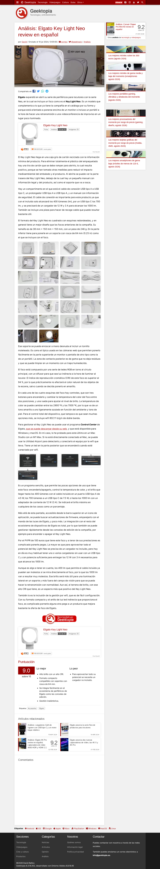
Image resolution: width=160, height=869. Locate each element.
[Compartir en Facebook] (34, 91)
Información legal (75, 847)
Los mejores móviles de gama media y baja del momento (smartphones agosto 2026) (125, 76)
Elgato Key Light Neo (55, 125)
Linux (113, 828)
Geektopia (30, 2)
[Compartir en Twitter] (38, 91)
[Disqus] (59, 793)
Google (48, 828)
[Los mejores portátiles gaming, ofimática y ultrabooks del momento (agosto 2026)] (126, 87)
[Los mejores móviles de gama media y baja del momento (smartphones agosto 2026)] (126, 66)
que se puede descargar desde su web (46, 428)
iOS (39, 828)
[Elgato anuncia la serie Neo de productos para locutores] (64, 729)
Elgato (41, 708)
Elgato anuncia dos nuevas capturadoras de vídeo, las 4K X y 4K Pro (84, 742)
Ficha (46, 129)
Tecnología (42, 2)
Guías (73, 2)
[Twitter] (138, 2)
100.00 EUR (42, 149)
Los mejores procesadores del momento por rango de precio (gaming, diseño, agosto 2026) (125, 122)
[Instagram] (130, 2)
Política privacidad (75, 852)
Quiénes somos (74, 842)
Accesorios (32, 708)
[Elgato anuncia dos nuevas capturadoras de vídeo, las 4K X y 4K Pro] (64, 744)
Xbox (67, 828)
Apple (58, 828)
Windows (92, 828)
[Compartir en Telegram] (47, 91)
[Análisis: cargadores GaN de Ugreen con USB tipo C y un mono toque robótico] (22, 729)
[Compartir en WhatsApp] (43, 91)
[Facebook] (126, 2)
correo (64, 42)
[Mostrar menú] (17, 2)
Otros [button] (80, 2)
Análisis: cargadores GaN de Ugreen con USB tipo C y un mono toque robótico (42, 727)
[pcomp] (25, 149)
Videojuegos (54, 2)
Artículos (46, 847)
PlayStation (79, 828)
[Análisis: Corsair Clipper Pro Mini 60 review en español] (110, 28)
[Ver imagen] (27, 248)
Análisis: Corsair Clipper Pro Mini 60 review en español (126, 27)
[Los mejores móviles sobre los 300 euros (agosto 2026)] (126, 49)
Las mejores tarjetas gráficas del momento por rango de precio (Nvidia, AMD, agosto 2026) (125, 143)
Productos (20, 856)
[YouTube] (134, 2)
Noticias (45, 842)
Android (30, 828)
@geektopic (76, 42)
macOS (104, 828)
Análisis (87, 42)
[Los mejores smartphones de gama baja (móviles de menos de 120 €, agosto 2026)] (126, 154)
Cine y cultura (22, 852)
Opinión (45, 852)
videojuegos (136, 37)
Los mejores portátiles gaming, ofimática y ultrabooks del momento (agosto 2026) (124, 97)
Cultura (65, 2)
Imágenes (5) (74, 129)
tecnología (125, 37)
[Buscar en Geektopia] (142, 2)
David (24, 42)
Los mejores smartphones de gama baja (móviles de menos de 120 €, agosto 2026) (124, 163)
